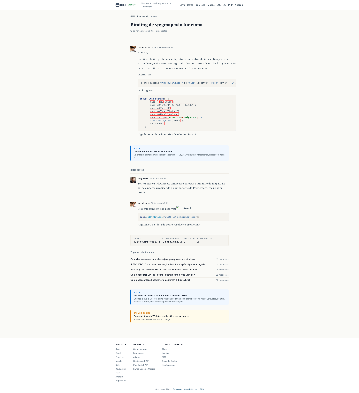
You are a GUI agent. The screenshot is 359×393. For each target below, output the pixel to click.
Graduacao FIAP (141, 361)
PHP (230, 5)
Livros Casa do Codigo (144, 369)
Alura (164, 349)
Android (239, 5)
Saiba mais (177, 389)
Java (182, 5)
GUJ (132, 16)
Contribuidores (190, 389)
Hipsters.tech (168, 365)
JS (224, 5)
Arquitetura (121, 380)
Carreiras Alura (140, 349)
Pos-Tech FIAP (140, 365)
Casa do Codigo (170, 361)
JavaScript (121, 369)
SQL (219, 5)
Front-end (142, 16)
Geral (190, 5)
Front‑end (200, 5)
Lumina (165, 353)
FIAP (164, 357)
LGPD (201, 389)
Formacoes (138, 353)
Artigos (136, 357)
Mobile (211, 5)
